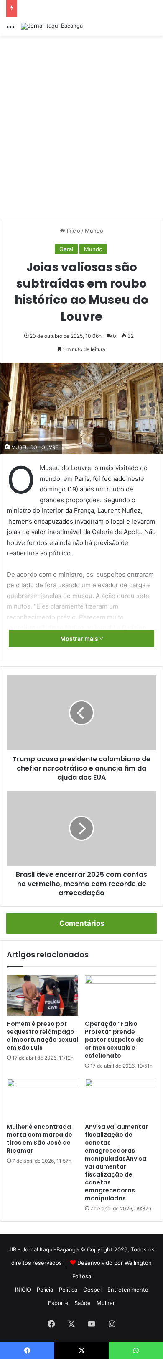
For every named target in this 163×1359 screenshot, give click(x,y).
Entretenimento (127, 1289)
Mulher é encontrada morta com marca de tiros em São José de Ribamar (39, 1139)
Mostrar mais (79, 638)
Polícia (45, 1289)
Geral (66, 249)
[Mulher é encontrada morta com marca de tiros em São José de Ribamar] (42, 1099)
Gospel (92, 1289)
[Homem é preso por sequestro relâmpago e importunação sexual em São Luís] (42, 995)
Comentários (81, 923)
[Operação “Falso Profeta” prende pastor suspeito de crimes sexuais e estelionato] (120, 995)
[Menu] (10, 29)
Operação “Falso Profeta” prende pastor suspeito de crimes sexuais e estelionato (114, 1040)
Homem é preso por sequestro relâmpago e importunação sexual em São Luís (42, 1036)
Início (72, 230)
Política (68, 1289)
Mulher (106, 1303)
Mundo (94, 230)
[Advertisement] (81, 129)
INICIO (23, 1289)
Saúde (82, 1303)
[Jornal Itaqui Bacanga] (52, 26)
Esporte (58, 1303)
